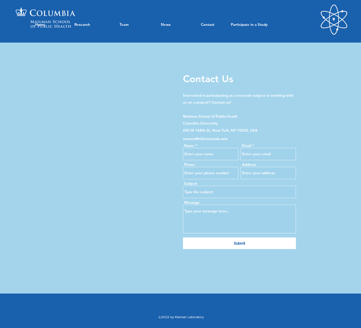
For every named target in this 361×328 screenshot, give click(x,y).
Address (249, 164)
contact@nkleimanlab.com (205, 138)
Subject (190, 183)
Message (192, 202)
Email (246, 145)
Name (189, 145)
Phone (189, 164)
